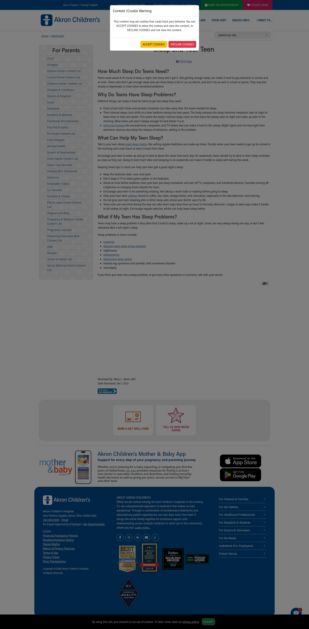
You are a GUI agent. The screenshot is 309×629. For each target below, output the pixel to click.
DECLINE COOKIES (182, 44)
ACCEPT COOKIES (154, 44)
